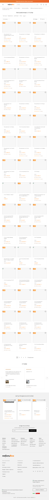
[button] (24, 78)
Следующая (30, 357)
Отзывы (3, 476)
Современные (10, 15)
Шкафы (31, 438)
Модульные (41, 441)
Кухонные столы (42, 443)
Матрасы (23, 438)
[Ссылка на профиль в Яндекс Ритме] (42, 471)
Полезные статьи (6, 471)
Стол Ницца (28, 387)
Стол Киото (8, 387)
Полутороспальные (15, 441)
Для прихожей (33, 444)
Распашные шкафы (32, 442)
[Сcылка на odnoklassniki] (35, 471)
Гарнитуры (41, 439)
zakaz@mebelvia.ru (37, 465)
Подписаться (32, 430)
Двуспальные (14, 443)
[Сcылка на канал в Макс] (37, 471)
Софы (3, 444)
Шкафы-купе (32, 439)
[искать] (37, 4)
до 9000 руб (16, 15)
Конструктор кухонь (41, 445)
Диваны (4, 438)
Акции (3, 465)
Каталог (4, 462)
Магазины (20, 465)
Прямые (3, 439)
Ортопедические (5, 449)
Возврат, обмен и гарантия (7, 469)
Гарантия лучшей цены (22, 467)
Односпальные (14, 439)
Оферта (3, 474)
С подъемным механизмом (14, 445)
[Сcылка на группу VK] (33, 471)
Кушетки (4, 443)
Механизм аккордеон (4, 447)
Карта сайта (20, 471)
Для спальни (32, 446)
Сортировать (5, 19)
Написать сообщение (40, 489)
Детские (22, 443)
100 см (21, 15)
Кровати (13, 438)
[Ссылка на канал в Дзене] (40, 471)
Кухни (40, 438)
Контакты (19, 469)
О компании (20, 462)
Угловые (4, 441)
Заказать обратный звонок (38, 463)
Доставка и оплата (6, 467)
